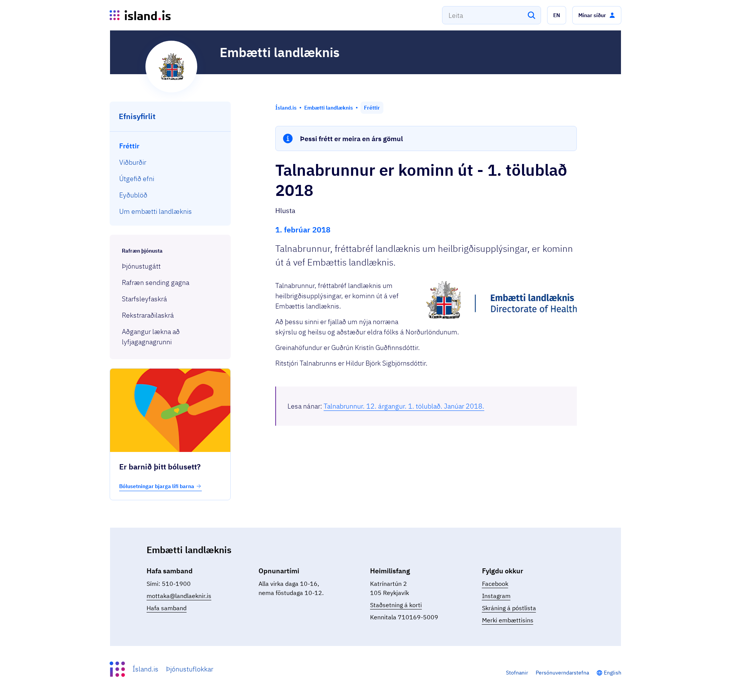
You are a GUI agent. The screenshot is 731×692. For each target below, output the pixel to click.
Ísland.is (145, 669)
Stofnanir (517, 672)
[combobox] (491, 15)
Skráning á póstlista (509, 608)
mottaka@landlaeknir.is (179, 596)
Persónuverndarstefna (562, 672)
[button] (556, 15)
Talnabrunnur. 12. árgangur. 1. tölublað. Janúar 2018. (404, 406)
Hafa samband (167, 608)
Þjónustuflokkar (189, 669)
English (612, 672)
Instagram (496, 596)
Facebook (495, 583)
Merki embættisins (507, 620)
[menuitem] (170, 146)
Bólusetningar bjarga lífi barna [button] (156, 486)
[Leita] (531, 15)
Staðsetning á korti (396, 605)
